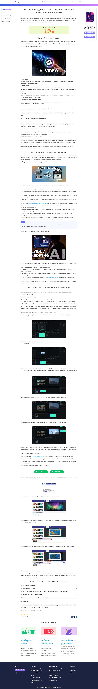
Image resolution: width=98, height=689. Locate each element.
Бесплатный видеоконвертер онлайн (36, 675)
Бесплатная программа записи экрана (36, 681)
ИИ (42, 610)
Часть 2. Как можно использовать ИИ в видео (7, 15)
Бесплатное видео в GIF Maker (36, 672)
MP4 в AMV (51, 672)
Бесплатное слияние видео (36, 677)
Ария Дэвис (24, 610)
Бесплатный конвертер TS (36, 668)
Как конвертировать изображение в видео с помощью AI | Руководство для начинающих (28, 641)
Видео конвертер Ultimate (89, 9)
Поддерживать (80, 1)
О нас (71, 668)
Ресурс (72, 1)
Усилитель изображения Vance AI (55, 677)
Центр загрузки (21, 669)
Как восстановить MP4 (53, 680)
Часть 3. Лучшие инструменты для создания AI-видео (7, 18)
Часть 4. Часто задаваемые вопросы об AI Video (7, 21)
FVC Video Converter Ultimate (38, 456)
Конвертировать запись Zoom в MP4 (55, 668)
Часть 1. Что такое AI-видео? (7, 12)
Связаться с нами (73, 670)
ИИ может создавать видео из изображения (38, 203)
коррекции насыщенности (52, 277)
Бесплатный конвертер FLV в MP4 (37, 670)
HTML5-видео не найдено (54, 675)
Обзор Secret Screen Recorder (54, 670)
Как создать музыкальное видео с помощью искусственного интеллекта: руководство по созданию (47, 641)
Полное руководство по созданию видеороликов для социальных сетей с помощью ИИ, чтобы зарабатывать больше (68, 642)
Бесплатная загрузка (90, 32)
